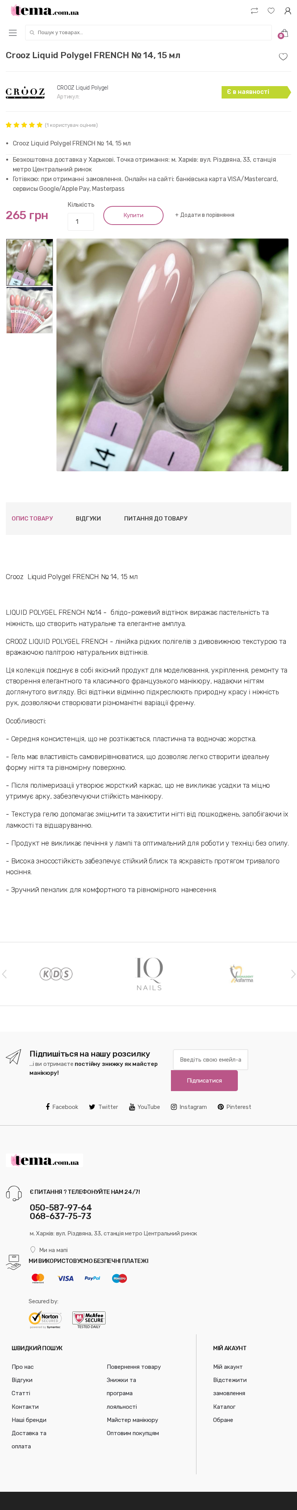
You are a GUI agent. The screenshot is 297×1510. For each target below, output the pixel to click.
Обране (223, 1420)
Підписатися (204, 1080)
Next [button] (293, 973)
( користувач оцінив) (71, 125)
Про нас (23, 1366)
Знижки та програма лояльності (122, 1393)
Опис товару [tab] (32, 518)
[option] (172, 355)
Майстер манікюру (132, 1420)
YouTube (149, 1107)
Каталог (224, 1406)
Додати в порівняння (207, 215)
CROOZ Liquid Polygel (82, 88)
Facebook (65, 1107)
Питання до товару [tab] (155, 518)
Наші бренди (29, 1420)
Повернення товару (134, 1366)
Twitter (108, 1107)
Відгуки (22, 1380)
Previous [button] (4, 973)
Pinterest (238, 1107)
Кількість (81, 204)
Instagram (193, 1107)
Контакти (25, 1406)
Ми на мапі (53, 1250)
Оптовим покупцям (133, 1433)
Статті (21, 1393)
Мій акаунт (228, 1366)
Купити (133, 215)
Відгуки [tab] (88, 518)
